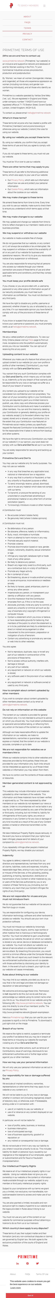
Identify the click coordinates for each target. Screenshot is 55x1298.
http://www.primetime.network (29, 1003)
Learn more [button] (15, 1288)
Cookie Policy (17, 189)
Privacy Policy (17, 180)
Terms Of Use (42, 1274)
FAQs (31, 340)
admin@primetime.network (15, 704)
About (13, 1274)
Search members (29, 5)
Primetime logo (18, 1017)
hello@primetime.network (39, 113)
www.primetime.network (13, 61)
